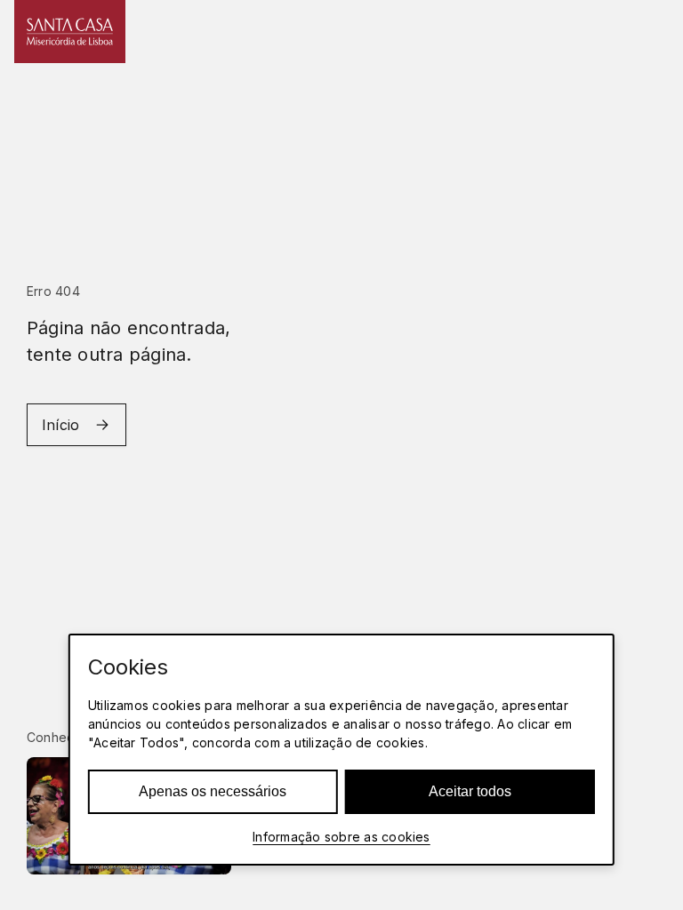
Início (60, 425)
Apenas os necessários (212, 791)
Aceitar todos (470, 791)
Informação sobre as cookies (341, 836)
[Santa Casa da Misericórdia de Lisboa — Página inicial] (69, 31)
